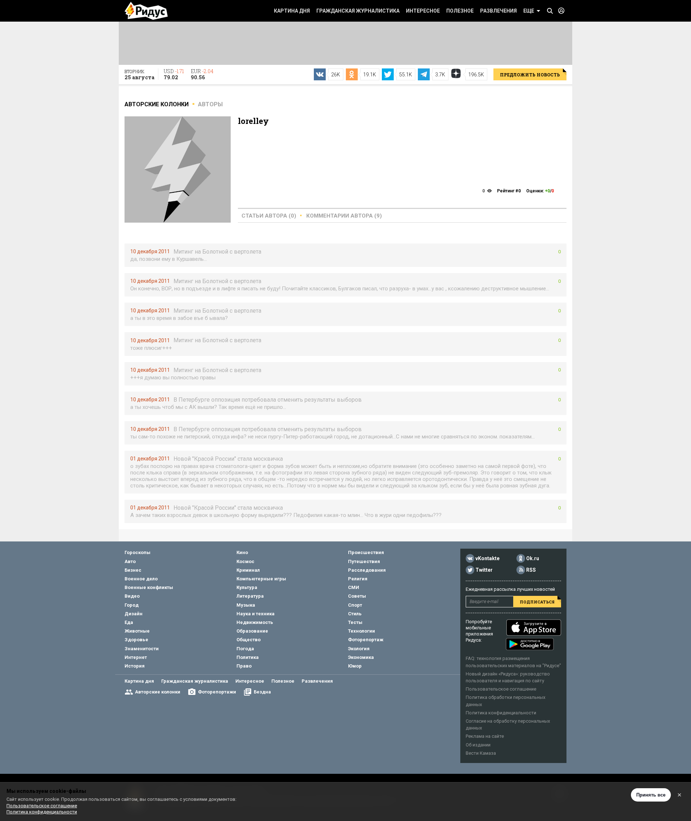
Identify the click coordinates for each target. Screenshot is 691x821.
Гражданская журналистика (357, 11)
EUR (202, 74)
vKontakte (487, 559)
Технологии (361, 631)
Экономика (361, 657)
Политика (247, 657)
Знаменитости (142, 648)
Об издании (478, 745)
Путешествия (364, 561)
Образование (252, 631)
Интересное (423, 11)
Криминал (248, 570)
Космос (245, 561)
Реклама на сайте (485, 736)
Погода (245, 648)
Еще (528, 11)
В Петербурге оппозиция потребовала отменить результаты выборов (267, 399)
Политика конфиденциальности (501, 712)
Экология (359, 648)
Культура (246, 587)
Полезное (460, 11)
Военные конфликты (149, 587)
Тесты (355, 622)
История (135, 666)
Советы (357, 596)
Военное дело (141, 578)
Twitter (484, 570)
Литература (250, 596)
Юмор (355, 666)
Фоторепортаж (365, 639)
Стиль (355, 613)
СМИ (353, 587)
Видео (132, 596)
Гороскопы (137, 552)
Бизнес (133, 570)
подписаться (537, 601)
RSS (531, 570)
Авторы (210, 104)
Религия (357, 578)
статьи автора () (268, 216)
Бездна (262, 692)
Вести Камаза (481, 753)
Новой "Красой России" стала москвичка (228, 458)
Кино (242, 552)
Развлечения (498, 11)
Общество (248, 639)
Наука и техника (255, 613)
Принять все (650, 795)
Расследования (367, 570)
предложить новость (530, 74)
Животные (137, 631)
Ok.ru (532, 559)
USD (174, 74)
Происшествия (366, 552)
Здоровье (136, 639)
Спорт (355, 605)
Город (132, 605)
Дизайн (134, 613)
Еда (129, 622)
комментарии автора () (344, 216)
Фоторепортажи (217, 692)
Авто (130, 561)
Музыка (245, 605)
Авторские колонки (157, 692)
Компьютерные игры (261, 578)
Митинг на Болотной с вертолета (217, 251)
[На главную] (146, 11)
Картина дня (292, 11)
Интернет (136, 657)
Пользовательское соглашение (501, 689)
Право (244, 666)
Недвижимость (254, 622)
